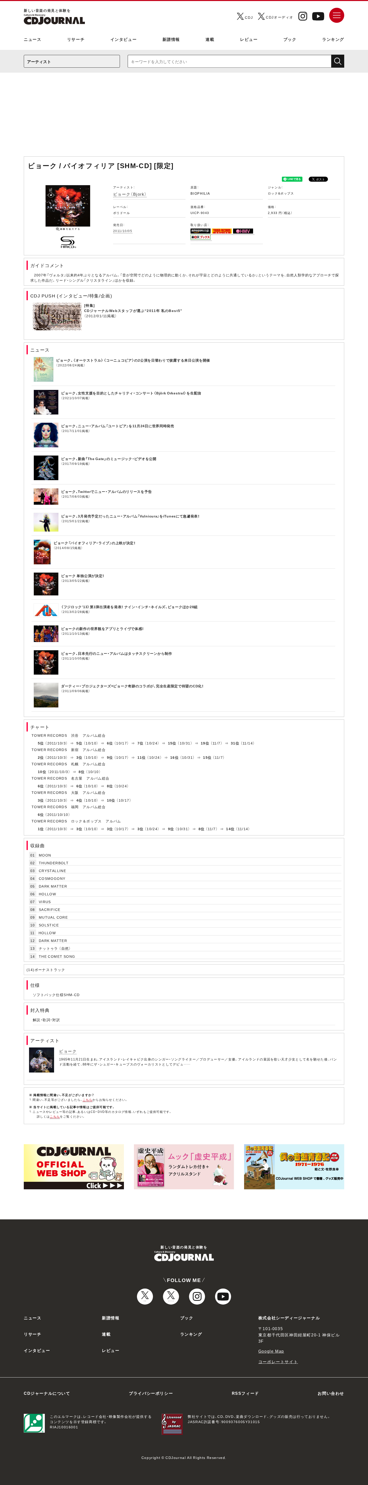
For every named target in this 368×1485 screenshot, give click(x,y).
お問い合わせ (331, 1393)
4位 (79, 800)
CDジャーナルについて (47, 1393)
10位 (42, 771)
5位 (41, 743)
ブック (290, 39)
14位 (230, 828)
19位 (205, 743)
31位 (235, 743)
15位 (172, 743)
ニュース (32, 39)
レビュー (249, 39)
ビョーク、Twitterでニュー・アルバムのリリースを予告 (106, 491)
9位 (110, 757)
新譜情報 (171, 39)
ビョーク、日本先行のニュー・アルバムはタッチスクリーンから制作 (116, 653)
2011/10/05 (122, 231)
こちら (88, 1099)
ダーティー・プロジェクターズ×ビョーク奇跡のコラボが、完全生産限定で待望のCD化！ (132, 685)
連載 (210, 39)
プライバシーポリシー (151, 1393)
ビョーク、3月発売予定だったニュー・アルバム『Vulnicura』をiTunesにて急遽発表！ (130, 515)
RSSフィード (245, 1393)
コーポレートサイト (278, 1361)
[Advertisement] (184, 117)
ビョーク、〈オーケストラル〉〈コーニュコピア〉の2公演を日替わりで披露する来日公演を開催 (133, 360)
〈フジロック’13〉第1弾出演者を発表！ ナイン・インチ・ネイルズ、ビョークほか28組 (129, 606)
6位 (110, 743)
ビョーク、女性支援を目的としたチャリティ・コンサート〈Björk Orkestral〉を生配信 (131, 392)
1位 (41, 828)
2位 (41, 757)
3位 (79, 757)
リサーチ (76, 39)
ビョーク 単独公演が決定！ (82, 575)
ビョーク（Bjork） (130, 194)
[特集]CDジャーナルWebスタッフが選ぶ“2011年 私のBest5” (133, 308)
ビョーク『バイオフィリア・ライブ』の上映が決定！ (95, 542)
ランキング (333, 39)
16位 (174, 757)
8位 (82, 771)
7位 (140, 743)
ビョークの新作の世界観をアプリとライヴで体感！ (102, 628)
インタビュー (123, 39)
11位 (141, 757)
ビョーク (68, 1051)
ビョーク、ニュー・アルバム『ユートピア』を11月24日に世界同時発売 (117, 425)
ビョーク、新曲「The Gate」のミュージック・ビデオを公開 (108, 458)
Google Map (271, 1351)
